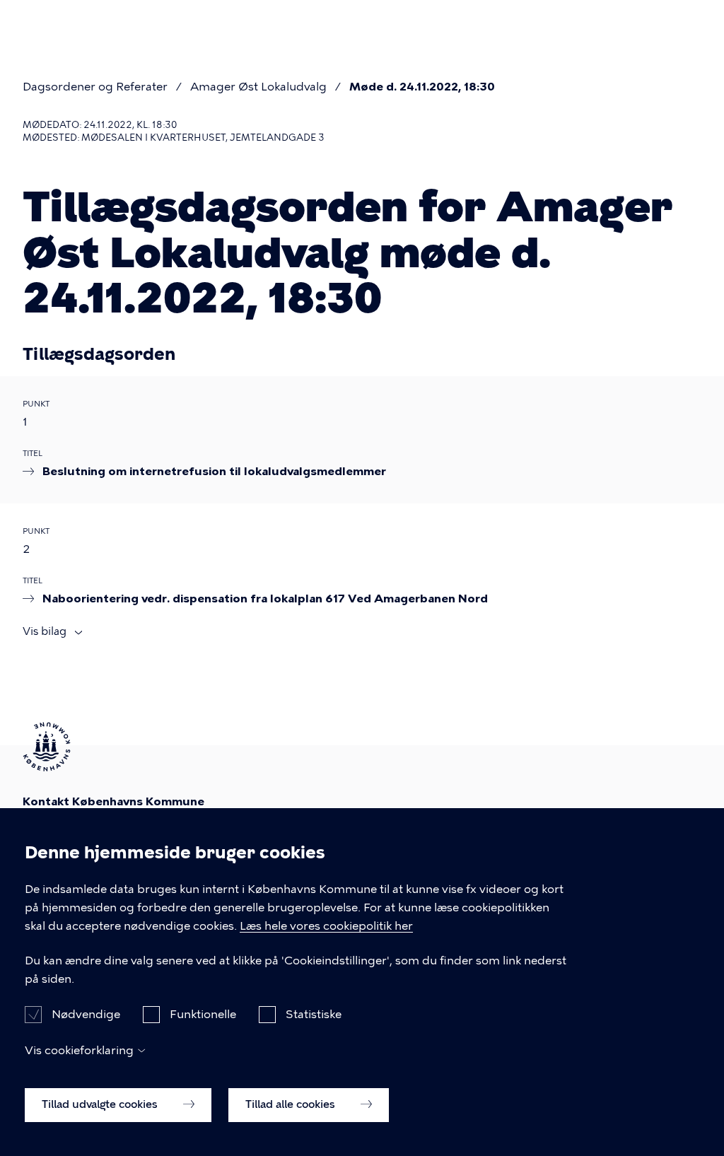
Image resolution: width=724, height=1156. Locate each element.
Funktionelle (203, 1014)
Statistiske (313, 1014)
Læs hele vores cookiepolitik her (326, 926)
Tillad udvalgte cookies (101, 1104)
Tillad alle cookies (291, 1104)
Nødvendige (86, 1014)
